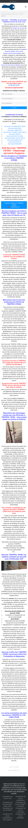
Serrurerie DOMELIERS (15, 144)
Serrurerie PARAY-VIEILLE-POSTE (15, 138)
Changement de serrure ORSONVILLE (20, 798)
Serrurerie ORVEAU (15, 134)
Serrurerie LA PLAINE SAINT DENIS (15, 126)
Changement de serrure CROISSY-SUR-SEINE (20, 804)
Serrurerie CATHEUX (15, 142)
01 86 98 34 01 (14, 1)
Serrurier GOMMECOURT (13, 770)
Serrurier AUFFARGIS (14, 767)
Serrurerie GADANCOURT (15, 140)
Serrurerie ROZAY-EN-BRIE (15, 136)
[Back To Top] (24, 824)
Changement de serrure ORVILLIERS (20, 810)
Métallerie (13, 13)
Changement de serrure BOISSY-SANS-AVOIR (7, 804)
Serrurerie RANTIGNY (14, 128)
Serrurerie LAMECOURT (15, 130)
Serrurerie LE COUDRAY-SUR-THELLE (14, 132)
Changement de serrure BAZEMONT (20, 816)
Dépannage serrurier (5, 13)
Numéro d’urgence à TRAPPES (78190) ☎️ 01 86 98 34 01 (14, 205)
